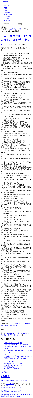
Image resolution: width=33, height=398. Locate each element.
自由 (5, 354)
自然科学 (7, 16)
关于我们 (7, 18)
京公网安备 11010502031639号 (12, 391)
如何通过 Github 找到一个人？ (14, 365)
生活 (5, 7)
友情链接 (7, 20)
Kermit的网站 (5, 1)
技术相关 (7, 5)
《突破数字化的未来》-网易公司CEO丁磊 (17, 345)
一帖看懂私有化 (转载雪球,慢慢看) (17, 333)
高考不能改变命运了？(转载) (13, 343)
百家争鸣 (7, 12)
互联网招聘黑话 (9, 367)
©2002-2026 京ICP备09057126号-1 (11, 387)
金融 (5, 10)
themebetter (10, 386)
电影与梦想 (8, 14)
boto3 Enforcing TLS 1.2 (11, 369)
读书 (5, 9)
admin (6, 45)
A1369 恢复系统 (9, 361)
